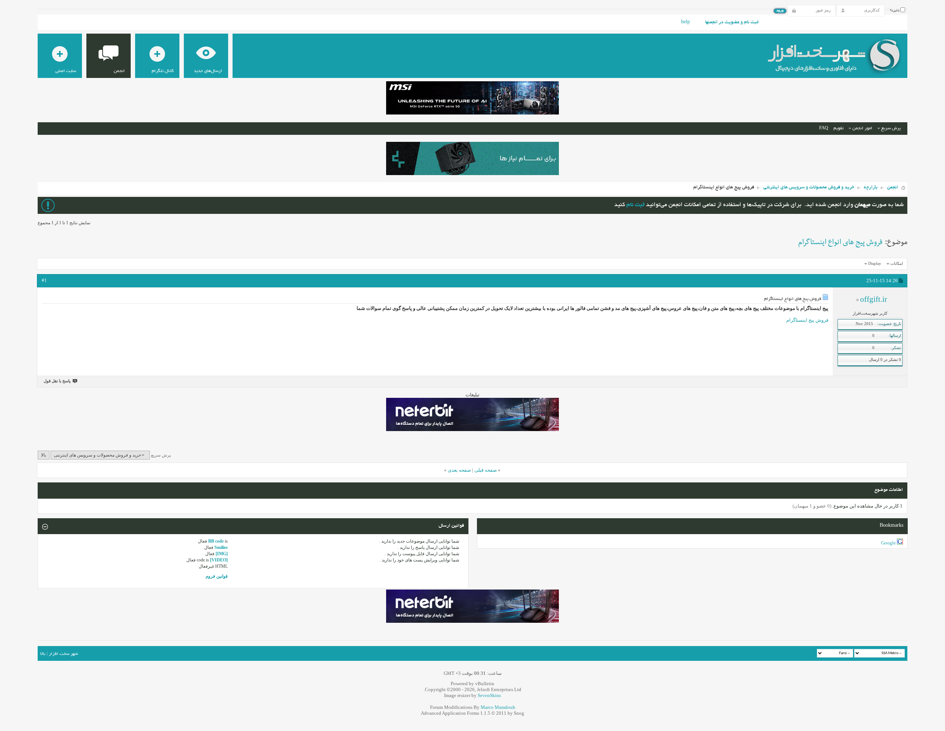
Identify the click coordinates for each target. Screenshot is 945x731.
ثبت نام (635, 205)
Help (685, 22)
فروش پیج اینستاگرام (807, 320)
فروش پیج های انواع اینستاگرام (840, 242)
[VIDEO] (219, 560)
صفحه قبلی (485, 470)
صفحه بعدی (459, 470)
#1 (44, 280)
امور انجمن (862, 128)
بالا (43, 455)
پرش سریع (891, 128)
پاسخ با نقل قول (57, 381)
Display (874, 263)
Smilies (221, 547)
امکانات (896, 263)
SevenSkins (489, 695)
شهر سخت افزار (63, 654)
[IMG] (222, 553)
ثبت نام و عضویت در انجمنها (732, 22)
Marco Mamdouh (498, 707)
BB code (216, 541)
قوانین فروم (217, 576)
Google (888, 543)
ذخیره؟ (895, 11)
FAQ (823, 128)
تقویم (838, 128)
